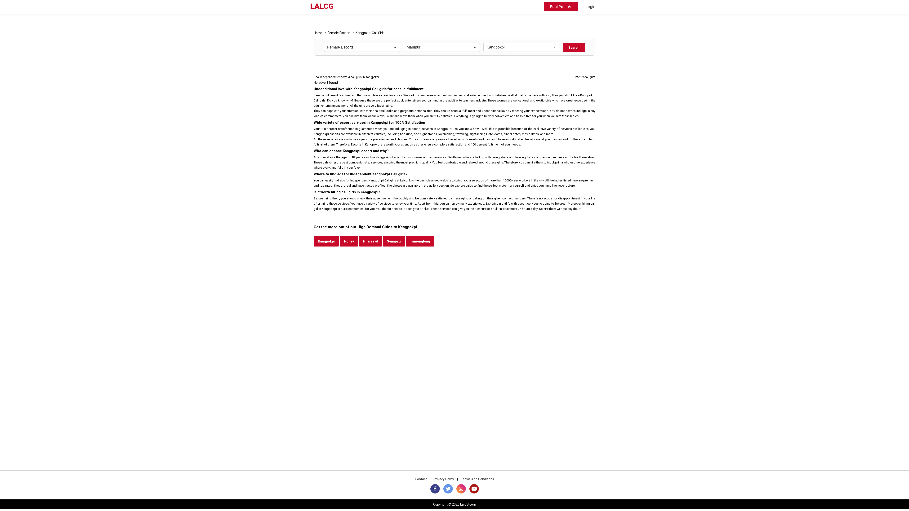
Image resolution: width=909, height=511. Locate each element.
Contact (421, 479)
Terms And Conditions (477, 479)
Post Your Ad (561, 6)
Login (590, 6)
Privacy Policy (444, 479)
